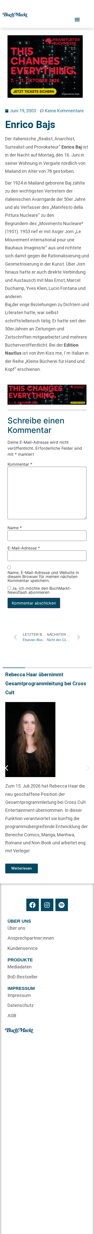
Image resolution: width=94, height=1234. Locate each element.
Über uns (16, 928)
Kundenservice (23, 948)
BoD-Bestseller (23, 976)
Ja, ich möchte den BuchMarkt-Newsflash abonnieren (39, 590)
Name (15, 528)
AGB (12, 1015)
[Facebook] (32, 905)
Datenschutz (21, 1005)
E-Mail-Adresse (24, 548)
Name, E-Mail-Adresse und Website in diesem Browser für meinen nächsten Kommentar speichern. (43, 577)
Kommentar (20, 464)
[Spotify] (61, 905)
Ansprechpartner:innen (27, 938)
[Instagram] (47, 905)
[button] (6, 768)
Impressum (19, 995)
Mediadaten (20, 966)
